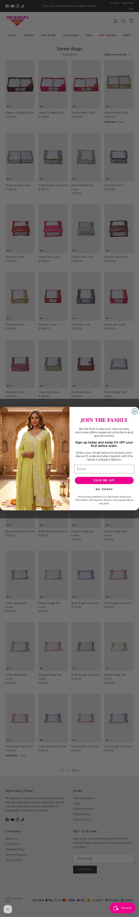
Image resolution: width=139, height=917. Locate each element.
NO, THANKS (104, 489)
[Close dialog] (134, 411)
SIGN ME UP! (104, 480)
